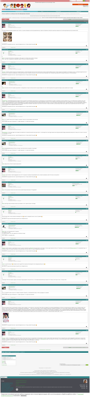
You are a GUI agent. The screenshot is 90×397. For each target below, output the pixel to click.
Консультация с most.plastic (20, 11)
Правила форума (4, 364)
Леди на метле (12, 225)
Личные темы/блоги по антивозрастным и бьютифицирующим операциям (30, 17)
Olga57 (9, 183)
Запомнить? (87, 0)
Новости (12, 9)
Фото (42, 11)
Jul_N (9, 24)
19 (84, 19)
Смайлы (3, 361)
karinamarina (11, 113)
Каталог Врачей (8, 9)
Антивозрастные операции (16, 17)
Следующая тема (47, 349)
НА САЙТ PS (3, 9)
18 (83, 19)
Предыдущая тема (42, 349)
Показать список (13, 47)
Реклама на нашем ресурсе (20, 385)
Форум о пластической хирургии (6, 17)
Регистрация (80, 4)
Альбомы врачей (58, 11)
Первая (69, 19)
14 (77, 19)
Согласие (17, 383)
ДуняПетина (11, 81)
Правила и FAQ (79, 11)
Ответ (5, 19)
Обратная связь (82, 386)
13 (76, 19)
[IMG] (2, 362)
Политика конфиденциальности (21, 380)
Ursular (9, 51)
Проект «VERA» (25, 9)
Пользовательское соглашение (21, 382)
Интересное (15, 9)
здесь (87, 6)
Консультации (20, 9)
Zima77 (32, 248)
